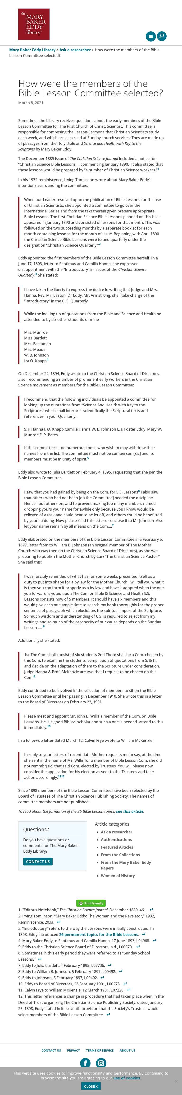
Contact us (51, 1050)
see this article (129, 811)
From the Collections (120, 854)
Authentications (116, 839)
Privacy (73, 1050)
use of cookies (126, 1078)
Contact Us (38, 861)
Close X (91, 1086)
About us (127, 1050)
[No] (176, 1081)
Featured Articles (117, 847)
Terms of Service (100, 1050)
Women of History (118, 875)
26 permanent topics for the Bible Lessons (98, 934)
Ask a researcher (116, 832)
